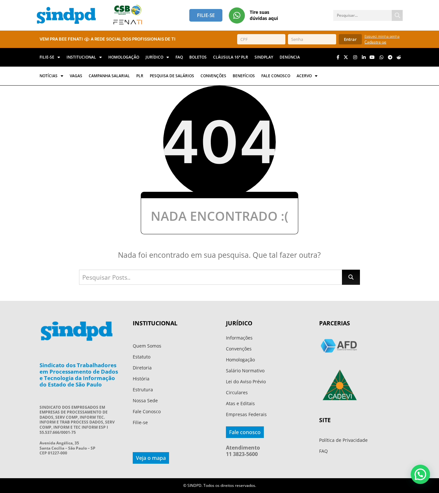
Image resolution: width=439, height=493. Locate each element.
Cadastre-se (375, 42)
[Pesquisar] (397, 15)
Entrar (350, 39)
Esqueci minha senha (381, 36)
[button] (420, 474)
